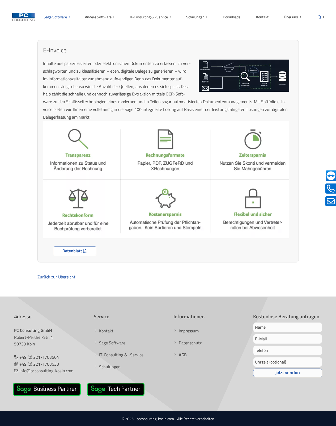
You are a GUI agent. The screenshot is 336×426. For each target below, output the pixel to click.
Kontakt (262, 17)
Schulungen (195, 17)
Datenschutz (190, 343)
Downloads (231, 17)
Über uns (291, 17)
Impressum (189, 331)
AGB (183, 355)
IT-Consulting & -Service (149, 17)
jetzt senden (287, 372)
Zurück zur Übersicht (56, 277)
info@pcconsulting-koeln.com (46, 370)
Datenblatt (72, 251)
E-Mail (261, 339)
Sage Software (55, 17)
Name (260, 327)
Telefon (261, 350)
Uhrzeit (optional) (270, 362)
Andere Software (98, 17)
